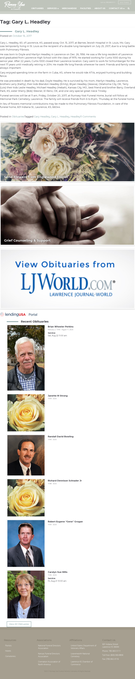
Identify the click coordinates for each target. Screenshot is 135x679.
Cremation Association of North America (49, 663)
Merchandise (69, 8)
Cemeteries (10, 656)
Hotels (8, 651)
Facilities (85, 8)
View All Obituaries (19, 624)
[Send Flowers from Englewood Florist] (67, 151)
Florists (8, 645)
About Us (100, 8)
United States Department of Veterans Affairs (83, 647)
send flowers (124, 2)
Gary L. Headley (27, 31)
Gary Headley (42, 116)
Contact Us (116, 8)
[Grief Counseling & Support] (67, 215)
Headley (75, 116)
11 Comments (88, 116)
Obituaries (37, 8)
